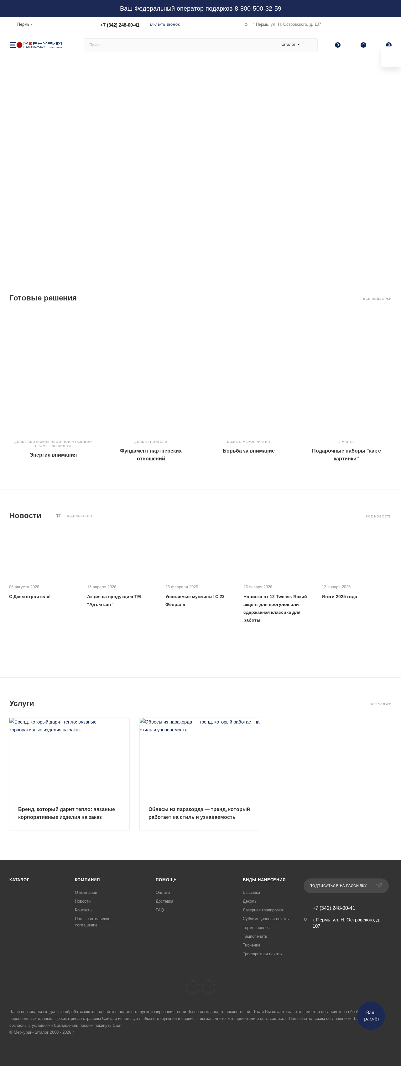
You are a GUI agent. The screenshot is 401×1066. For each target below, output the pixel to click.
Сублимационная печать (266, 918)
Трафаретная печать (262, 954)
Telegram (208, 987)
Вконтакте (192, 987)
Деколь (250, 901)
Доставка (164, 901)
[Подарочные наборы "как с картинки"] (346, 372)
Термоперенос (256, 927)
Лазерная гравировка (263, 910)
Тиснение (251, 945)
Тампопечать (255, 936)
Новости (83, 901)
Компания (87, 880)
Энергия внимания (53, 455)
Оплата (163, 892)
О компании (86, 892)
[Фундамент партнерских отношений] (151, 372)
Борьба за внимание (249, 450)
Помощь (166, 880)
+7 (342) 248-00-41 (119, 25)
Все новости (379, 516)
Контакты (83, 910)
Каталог (19, 880)
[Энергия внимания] (53, 372)
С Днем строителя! (30, 596)
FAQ (160, 910)
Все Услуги (381, 704)
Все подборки (377, 298)
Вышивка (251, 892)
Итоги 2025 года (339, 596)
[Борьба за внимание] (249, 372)
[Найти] (310, 44)
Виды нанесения (264, 880)
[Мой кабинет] (389, 26)
